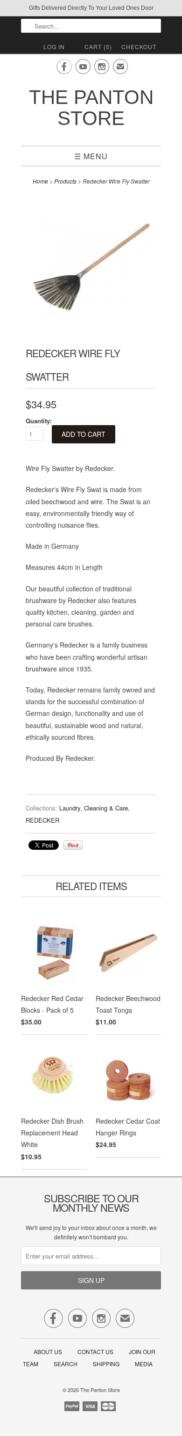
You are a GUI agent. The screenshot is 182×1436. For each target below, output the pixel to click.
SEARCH (65, 1364)
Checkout (138, 47)
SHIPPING (106, 1364)
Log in (54, 47)
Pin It (73, 845)
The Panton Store (91, 108)
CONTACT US (95, 1351)
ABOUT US (48, 1351)
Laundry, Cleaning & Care (93, 807)
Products (65, 181)
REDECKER (42, 820)
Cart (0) (98, 47)
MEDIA (144, 1364)
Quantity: (39, 420)
